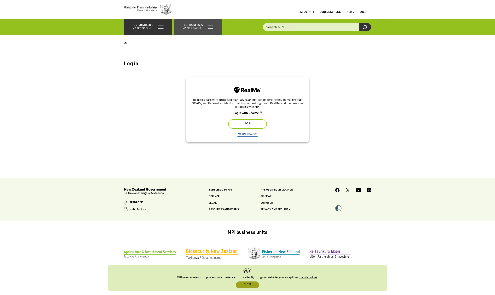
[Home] (125, 43)
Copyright (267, 203)
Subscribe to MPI (220, 190)
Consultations (330, 12)
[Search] (365, 27)
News (350, 12)
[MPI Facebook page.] (337, 191)
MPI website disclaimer (276, 190)
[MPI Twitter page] (348, 190)
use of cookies (308, 277)
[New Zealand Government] (145, 192)
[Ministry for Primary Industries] (148, 9)
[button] (148, 27)
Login (363, 12)
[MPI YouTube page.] (358, 190)
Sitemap (265, 196)
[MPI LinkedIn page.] (369, 190)
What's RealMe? (247, 134)
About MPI (307, 12)
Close (247, 284)
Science (214, 196)
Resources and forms (224, 209)
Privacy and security (275, 209)
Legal (213, 203)
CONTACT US (138, 209)
